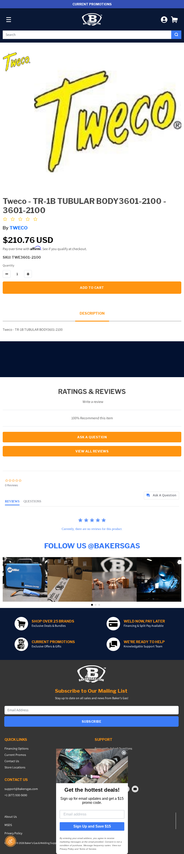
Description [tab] (92, 313)
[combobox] (87, 34)
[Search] (176, 34)
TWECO (18, 228)
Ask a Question (92, 437)
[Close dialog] (124, 752)
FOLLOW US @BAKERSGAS (92, 545)
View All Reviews (92, 451)
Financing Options (16, 748)
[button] (174, 19)
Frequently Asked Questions (113, 748)
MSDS (8, 825)
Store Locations (14, 767)
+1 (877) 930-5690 (15, 795)
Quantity (8, 265)
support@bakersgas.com (21, 789)
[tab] (161, 495)
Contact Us (11, 761)
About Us (10, 817)
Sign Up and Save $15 (92, 826)
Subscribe (91, 721)
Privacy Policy (13, 833)
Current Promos (15, 755)
